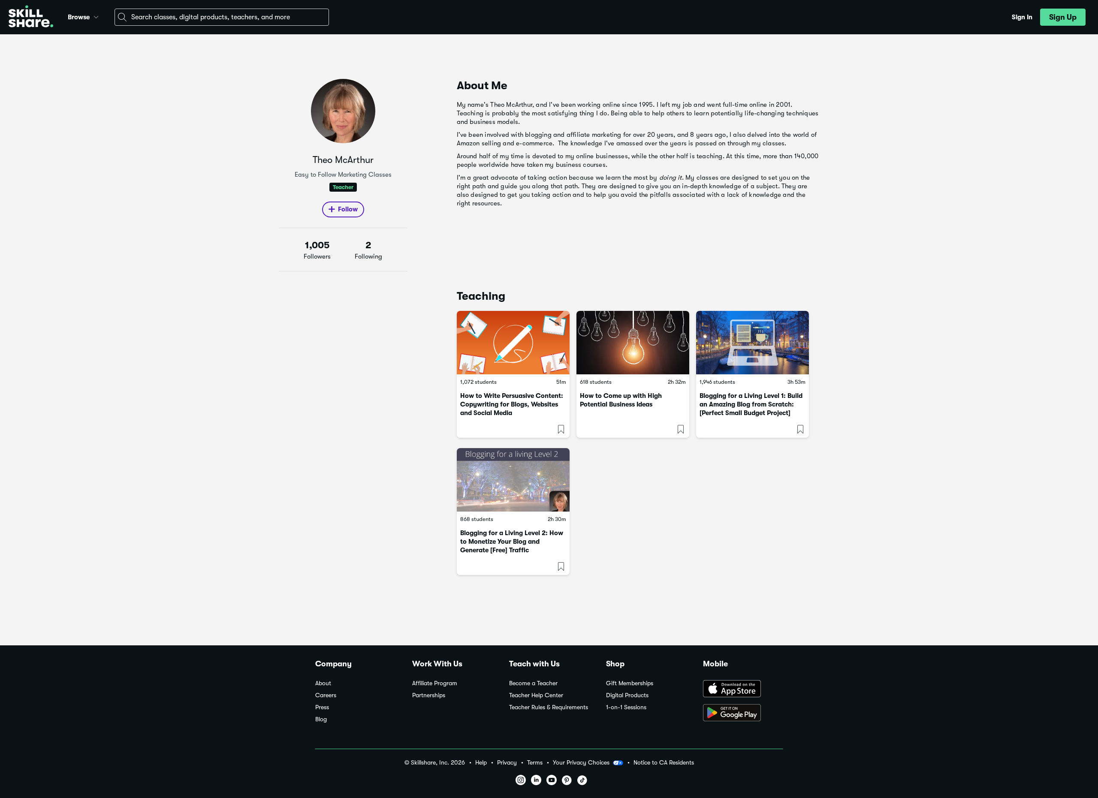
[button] (96, 15)
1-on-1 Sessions (626, 707)
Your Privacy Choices (581, 762)
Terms (535, 762)
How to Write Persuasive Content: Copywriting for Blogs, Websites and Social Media (511, 404)
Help (481, 762)
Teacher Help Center (536, 695)
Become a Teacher (533, 683)
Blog (321, 719)
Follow (348, 209)
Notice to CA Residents (663, 762)
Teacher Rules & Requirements (548, 707)
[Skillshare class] (513, 342)
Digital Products (627, 695)
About (323, 683)
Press (322, 707)
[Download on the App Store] (743, 689)
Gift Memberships (629, 683)
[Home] (31, 17)
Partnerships (428, 695)
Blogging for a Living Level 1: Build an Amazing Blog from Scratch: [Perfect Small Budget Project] (751, 404)
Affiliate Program (434, 683)
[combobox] (222, 17)
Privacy (507, 762)
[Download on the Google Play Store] (743, 713)
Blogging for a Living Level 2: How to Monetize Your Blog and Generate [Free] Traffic (511, 541)
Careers (325, 695)
